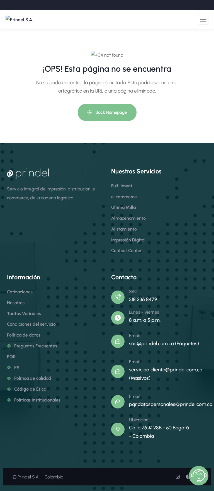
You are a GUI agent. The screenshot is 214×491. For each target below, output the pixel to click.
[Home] (28, 173)
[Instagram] (177, 476)
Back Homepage (110, 112)
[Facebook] (188, 476)
